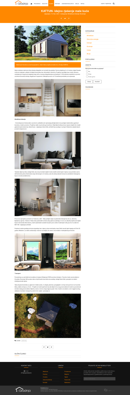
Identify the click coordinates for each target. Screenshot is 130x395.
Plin (89, 71)
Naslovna (45, 371)
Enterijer (77, 14)
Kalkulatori (67, 382)
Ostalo (89, 50)
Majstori (44, 3)
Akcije (77, 3)
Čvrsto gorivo (91, 76)
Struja (89, 74)
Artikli (82, 3)
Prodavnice (37, 3)
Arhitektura (71, 14)
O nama (45, 377)
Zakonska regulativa (68, 3)
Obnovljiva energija (92, 39)
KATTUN (24, 340)
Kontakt (45, 382)
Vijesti (51, 3)
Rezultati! (97, 81)
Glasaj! (89, 81)
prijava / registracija (106, 3)
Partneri (57, 3)
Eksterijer (83, 14)
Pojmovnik (67, 379)
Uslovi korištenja (47, 379)
